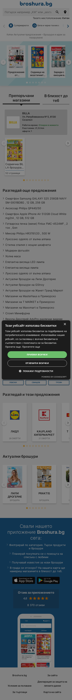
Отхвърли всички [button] (37, 363)
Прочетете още (31, 346)
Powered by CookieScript (54, 377)
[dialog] (36, 350)
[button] (36, 371)
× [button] (64, 324)
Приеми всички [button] (37, 354)
